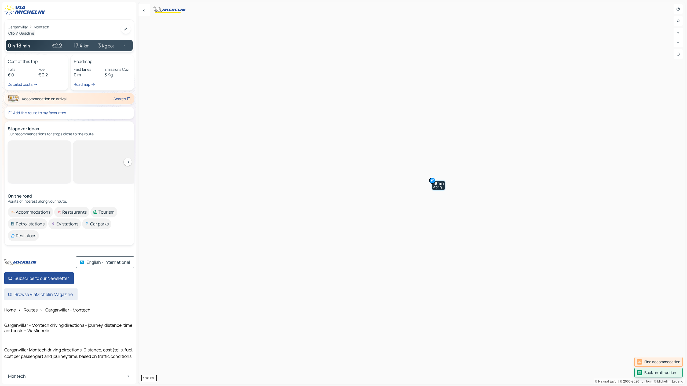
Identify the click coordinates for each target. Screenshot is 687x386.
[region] (411, 193)
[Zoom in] (678, 33)
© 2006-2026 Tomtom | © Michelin (645, 381)
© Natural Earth (606, 381)
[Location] (678, 54)
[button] (438, 185)
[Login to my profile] (678, 9)
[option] (30, 144)
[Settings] (678, 21)
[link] (658, 362)
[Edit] (126, 29)
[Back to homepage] (25, 10)
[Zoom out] (678, 42)
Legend (677, 381)
